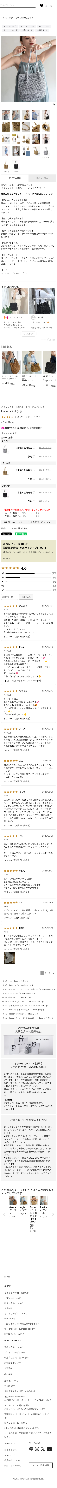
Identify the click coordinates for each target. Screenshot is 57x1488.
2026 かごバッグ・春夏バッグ (28, 989)
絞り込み (27, 597)
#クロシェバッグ (27, 26)
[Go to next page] (53, 973)
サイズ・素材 (42, 178)
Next (53, 1214)
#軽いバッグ (27, 30)
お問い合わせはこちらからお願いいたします (24, 1409)
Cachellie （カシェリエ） (18, 1002)
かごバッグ (13, 18)
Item (10, 981)
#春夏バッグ (42, 30)
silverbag (19, 1014)
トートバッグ (14, 993)
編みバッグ (13, 985)
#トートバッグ (10, 26)
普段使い (12, 997)
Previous (4, 1214)
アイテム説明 (15, 178)
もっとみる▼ (28, 334)
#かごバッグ (44, 26)
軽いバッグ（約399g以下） (26, 1018)
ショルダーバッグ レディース (20, 1006)
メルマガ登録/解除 (40, 1465)
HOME (4, 18)
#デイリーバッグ (10, 30)
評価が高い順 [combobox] (7, 597)
